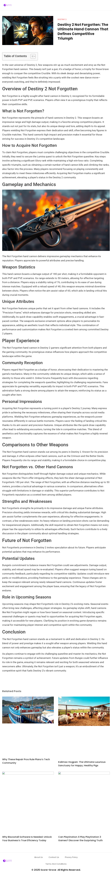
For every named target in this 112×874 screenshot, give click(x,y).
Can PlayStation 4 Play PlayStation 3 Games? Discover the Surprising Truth (80, 838)
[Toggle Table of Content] (31, 56)
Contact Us (54, 857)
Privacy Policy (71, 857)
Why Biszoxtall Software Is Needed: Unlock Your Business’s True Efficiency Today (27, 838)
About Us (38, 857)
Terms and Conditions (56, 864)
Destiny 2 (62, 19)
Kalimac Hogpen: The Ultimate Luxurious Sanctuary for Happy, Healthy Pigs (82, 763)
